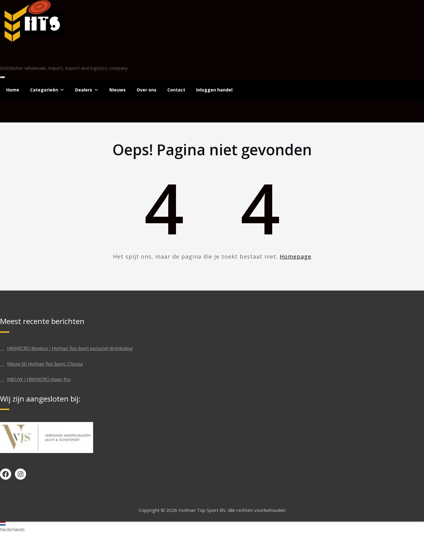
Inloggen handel (214, 90)
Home (12, 90)
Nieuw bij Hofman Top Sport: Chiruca (45, 364)
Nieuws (117, 90)
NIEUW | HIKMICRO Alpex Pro (39, 379)
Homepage (295, 256)
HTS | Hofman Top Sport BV (66, 50)
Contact (176, 90)
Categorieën (44, 90)
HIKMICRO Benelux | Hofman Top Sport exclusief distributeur (70, 348)
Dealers (83, 90)
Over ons (146, 90)
